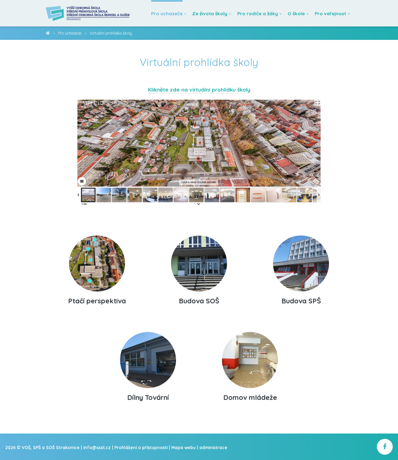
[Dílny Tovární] (148, 357)
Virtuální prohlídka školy (111, 33)
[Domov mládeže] (250, 357)
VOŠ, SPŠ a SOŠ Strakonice (48, 34)
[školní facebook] (385, 447)
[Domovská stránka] (88, 13)
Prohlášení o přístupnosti (141, 447)
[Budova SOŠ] (199, 261)
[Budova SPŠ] (301, 261)
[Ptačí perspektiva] (97, 261)
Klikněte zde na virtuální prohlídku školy (199, 89)
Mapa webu (183, 447)
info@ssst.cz (97, 447)
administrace (213, 447)
